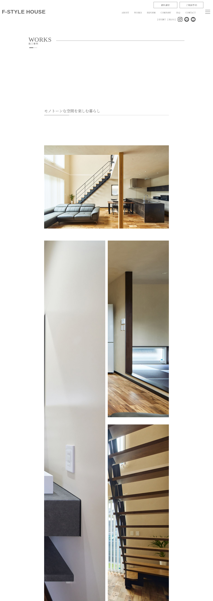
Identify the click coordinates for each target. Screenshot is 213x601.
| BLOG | (171, 19)
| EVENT (161, 19)
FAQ (178, 12)
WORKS (138, 12)
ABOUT (125, 12)
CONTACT (190, 12)
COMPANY (166, 12)
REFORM (151, 12)
